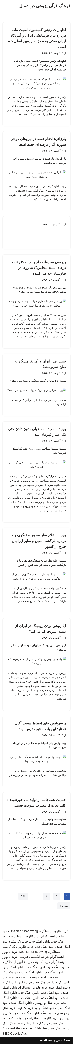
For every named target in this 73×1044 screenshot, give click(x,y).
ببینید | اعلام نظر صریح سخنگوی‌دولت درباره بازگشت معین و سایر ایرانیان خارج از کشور (38, 540)
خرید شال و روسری (46, 1003)
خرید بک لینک (19, 941)
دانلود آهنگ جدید (58, 967)
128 (23, 896)
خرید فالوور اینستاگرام (53, 931)
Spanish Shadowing (24, 931)
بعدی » (64, 905)
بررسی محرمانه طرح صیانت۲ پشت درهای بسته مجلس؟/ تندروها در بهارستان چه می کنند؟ (39, 267)
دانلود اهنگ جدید (39, 941)
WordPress (46, 1040)
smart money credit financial (38, 977)
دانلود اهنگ (48, 1013)
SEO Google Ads (15, 1033)
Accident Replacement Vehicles (25, 1028)
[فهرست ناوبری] (7, 6)
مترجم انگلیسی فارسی (34, 957)
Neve (67, 1040)
